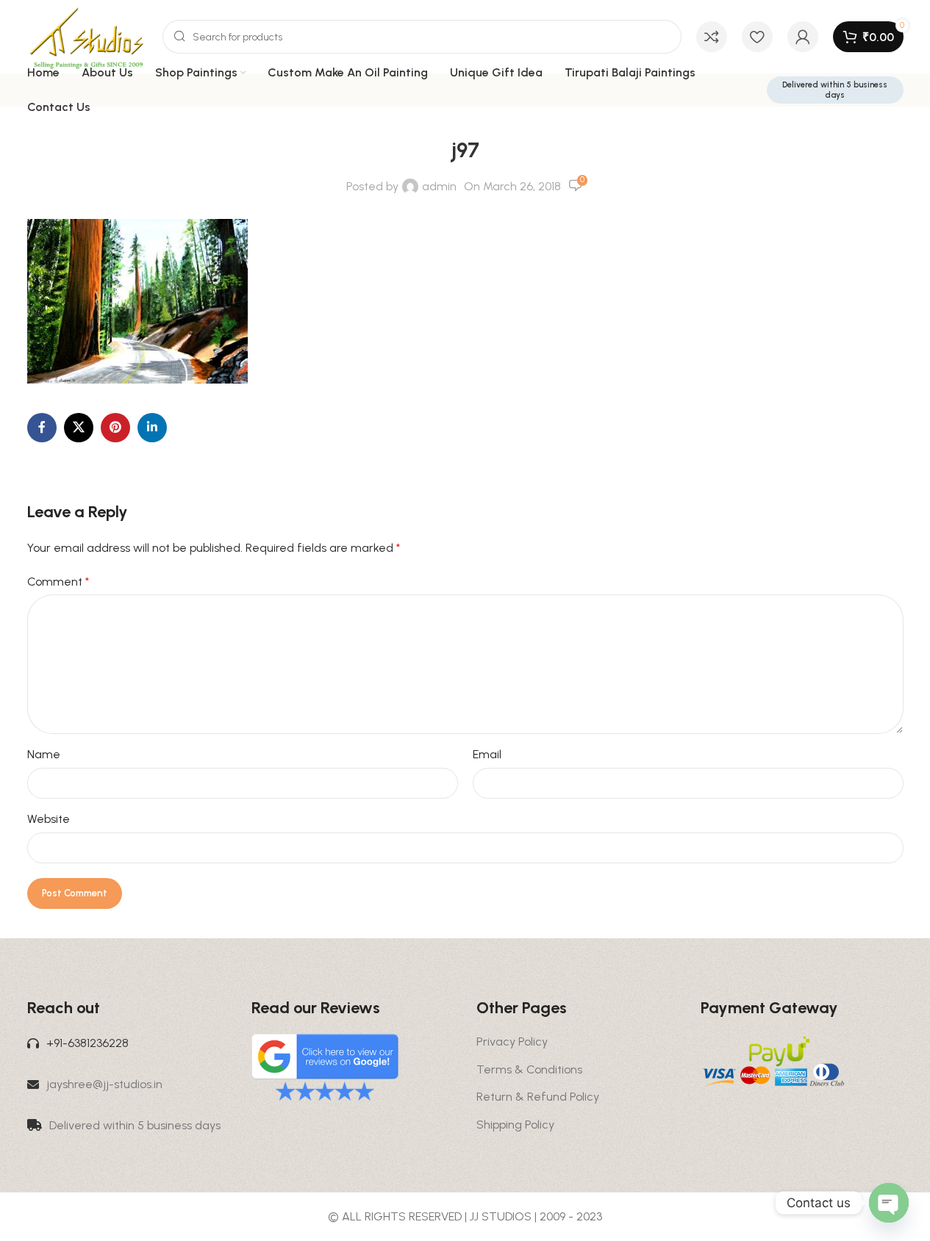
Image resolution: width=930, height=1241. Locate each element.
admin (439, 186)
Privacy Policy (512, 1041)
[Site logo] (87, 36)
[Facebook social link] (42, 427)
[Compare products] (711, 36)
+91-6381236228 (87, 1043)
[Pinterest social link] (115, 427)
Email (487, 754)
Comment (58, 582)
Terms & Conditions (529, 1069)
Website (48, 819)
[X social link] (78, 427)
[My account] (803, 36)
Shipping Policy (515, 1125)
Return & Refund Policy (537, 1097)
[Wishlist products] (757, 36)
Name (43, 754)
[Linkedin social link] (152, 427)
